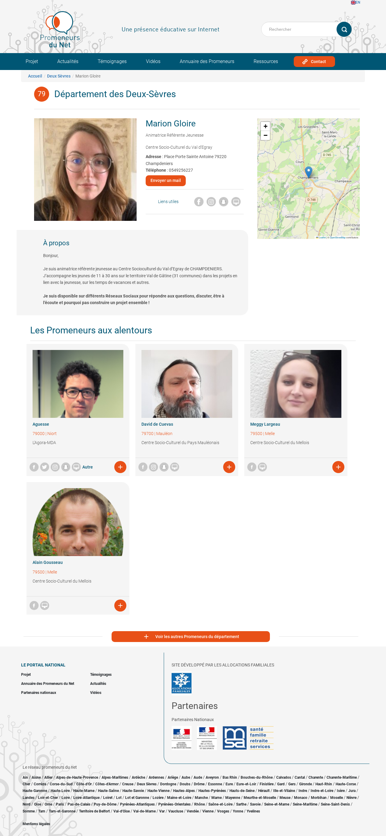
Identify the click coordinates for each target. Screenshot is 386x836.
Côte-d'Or (84, 784)
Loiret (107, 798)
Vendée (193, 811)
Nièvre (351, 798)
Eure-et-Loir (246, 784)
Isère (341, 791)
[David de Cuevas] (186, 384)
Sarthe (241, 804)
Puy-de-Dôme (105, 804)
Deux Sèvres (59, 76)
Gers (292, 784)
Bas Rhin (230, 777)
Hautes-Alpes (184, 791)
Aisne (36, 777)
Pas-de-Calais (79, 804)
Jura (352, 791)
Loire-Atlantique (86, 798)
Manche (201, 798)
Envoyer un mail (165, 180)
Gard (281, 784)
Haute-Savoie (133, 791)
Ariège (173, 777)
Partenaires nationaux (38, 693)
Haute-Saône (108, 791)
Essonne (215, 784)
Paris (60, 804)
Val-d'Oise (121, 811)
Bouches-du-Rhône (257, 777)
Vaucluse (175, 811)
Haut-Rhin (323, 784)
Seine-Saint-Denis (335, 804)
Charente (315, 777)
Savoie (255, 804)
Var (162, 811)
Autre (87, 467)
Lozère (158, 798)
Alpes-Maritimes (115, 777)
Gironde (305, 784)
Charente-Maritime (342, 777)
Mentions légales (36, 824)
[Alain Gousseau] (78, 522)
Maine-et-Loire (179, 798)
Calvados (283, 777)
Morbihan (319, 798)
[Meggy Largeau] (295, 384)
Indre (303, 791)
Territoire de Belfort (94, 811)
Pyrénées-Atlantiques (137, 804)
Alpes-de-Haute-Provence (77, 777)
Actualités (67, 61)
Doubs (185, 784)
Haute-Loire (60, 791)
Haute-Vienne (158, 791)
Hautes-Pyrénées (212, 791)
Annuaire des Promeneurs (207, 61)
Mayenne (232, 798)
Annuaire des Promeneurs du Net (47, 684)
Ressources (266, 61)
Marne (216, 798)
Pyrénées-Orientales (174, 804)
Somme (29, 811)
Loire (66, 798)
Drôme (199, 784)
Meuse (285, 798)
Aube (186, 777)
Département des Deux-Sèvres (115, 94)
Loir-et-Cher (48, 798)
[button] (308, 172)
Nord (26, 804)
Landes (28, 798)
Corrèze (40, 784)
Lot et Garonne (137, 798)
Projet (32, 61)
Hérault (264, 791)
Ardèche (138, 777)
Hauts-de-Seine (242, 791)
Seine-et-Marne (276, 804)
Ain (26, 777)
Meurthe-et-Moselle (260, 798)
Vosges (223, 811)
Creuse (127, 784)
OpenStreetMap (338, 237)
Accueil (35, 76)
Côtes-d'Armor (107, 784)
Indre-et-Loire (322, 791)
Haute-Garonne (35, 791)
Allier (48, 777)
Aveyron (212, 777)
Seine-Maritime (305, 804)
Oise (37, 804)
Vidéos (153, 61)
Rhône (199, 804)
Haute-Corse (346, 784)
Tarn (41, 811)
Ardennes (156, 777)
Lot (119, 798)
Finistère (267, 784)
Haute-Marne (83, 791)
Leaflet (322, 237)
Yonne (238, 811)
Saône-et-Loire (220, 804)
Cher (26, 784)
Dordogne (168, 784)
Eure (229, 784)
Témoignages (112, 61)
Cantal (300, 777)
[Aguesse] (78, 384)
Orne (48, 804)
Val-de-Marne (144, 811)
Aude (198, 777)
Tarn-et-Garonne (62, 811)
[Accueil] (60, 29)
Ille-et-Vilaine (284, 791)
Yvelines (253, 811)
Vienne (208, 811)
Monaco (300, 798)
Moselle (336, 798)
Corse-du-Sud (61, 784)
